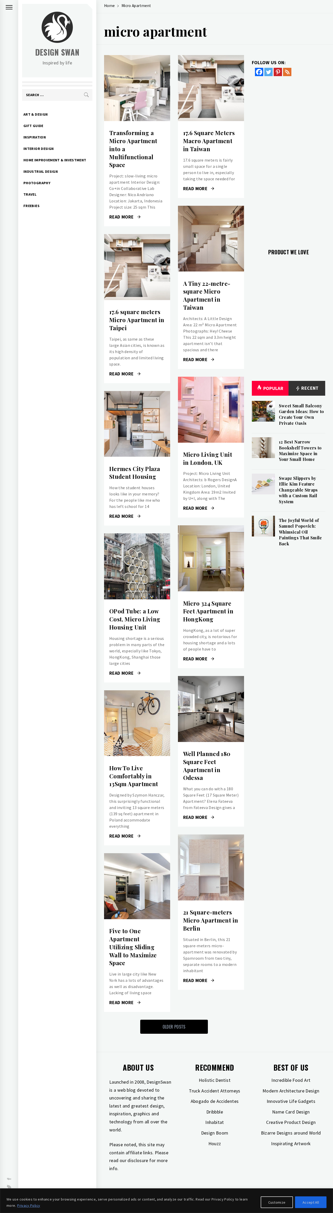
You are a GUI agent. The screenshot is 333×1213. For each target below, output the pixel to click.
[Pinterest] (278, 72)
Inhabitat (214, 1122)
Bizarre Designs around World (291, 1133)
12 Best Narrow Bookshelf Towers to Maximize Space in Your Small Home (300, 450)
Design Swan (57, 52)
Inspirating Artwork (291, 1143)
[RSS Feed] (287, 72)
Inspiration (34, 137)
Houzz (214, 1143)
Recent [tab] (309, 388)
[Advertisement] (288, 159)
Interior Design (38, 148)
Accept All (311, 1202)
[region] (166, 1200)
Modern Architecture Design (290, 1091)
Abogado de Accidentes (215, 1101)
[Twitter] (268, 72)
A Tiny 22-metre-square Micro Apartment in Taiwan (206, 295)
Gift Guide (33, 125)
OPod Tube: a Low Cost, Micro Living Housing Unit (134, 619)
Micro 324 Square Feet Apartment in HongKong (208, 611)
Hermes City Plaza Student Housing (134, 473)
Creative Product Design (291, 1122)
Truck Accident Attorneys (214, 1091)
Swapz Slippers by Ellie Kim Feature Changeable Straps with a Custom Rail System (298, 489)
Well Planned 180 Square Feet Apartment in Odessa (206, 765)
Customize (277, 1202)
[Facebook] (259, 72)
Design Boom (214, 1133)
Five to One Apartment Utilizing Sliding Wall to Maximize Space (133, 947)
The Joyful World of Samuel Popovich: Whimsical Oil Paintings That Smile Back (300, 532)
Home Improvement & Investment (54, 160)
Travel (29, 194)
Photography (36, 183)
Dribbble (214, 1112)
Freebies (31, 205)
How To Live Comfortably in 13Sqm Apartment (133, 776)
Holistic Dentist (214, 1080)
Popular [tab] (273, 388)
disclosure (137, 1160)
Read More (137, 88)
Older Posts (174, 1027)
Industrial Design (40, 171)
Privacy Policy (28, 1205)
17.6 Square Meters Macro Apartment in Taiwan (209, 141)
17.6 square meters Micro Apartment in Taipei (136, 320)
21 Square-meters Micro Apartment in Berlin (210, 920)
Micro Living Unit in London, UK (207, 458)
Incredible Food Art (290, 1080)
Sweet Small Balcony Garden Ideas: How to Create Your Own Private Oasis (301, 414)
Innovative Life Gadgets (291, 1101)
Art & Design (35, 114)
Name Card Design (291, 1112)
